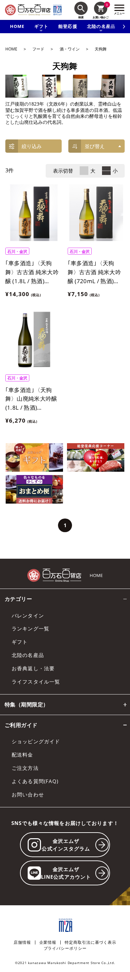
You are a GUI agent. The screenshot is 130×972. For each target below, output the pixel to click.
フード (38, 49)
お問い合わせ (28, 794)
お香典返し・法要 (33, 668)
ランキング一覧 (30, 628)
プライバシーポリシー (65, 948)
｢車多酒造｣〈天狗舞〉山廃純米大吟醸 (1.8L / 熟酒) (31, 398)
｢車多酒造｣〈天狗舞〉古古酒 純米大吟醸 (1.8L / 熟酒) (32, 271)
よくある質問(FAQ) (35, 781)
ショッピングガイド (36, 741)
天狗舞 (101, 49)
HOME (17, 26)
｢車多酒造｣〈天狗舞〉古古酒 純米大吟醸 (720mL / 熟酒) (94, 271)
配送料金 (22, 754)
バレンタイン (28, 615)
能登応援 (67, 26)
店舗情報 (22, 942)
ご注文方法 (25, 768)
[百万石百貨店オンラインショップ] (28, 10)
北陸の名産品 (28, 655)
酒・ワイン (70, 49)
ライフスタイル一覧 (36, 681)
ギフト (20, 641)
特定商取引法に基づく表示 (90, 942)
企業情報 (48, 942)
